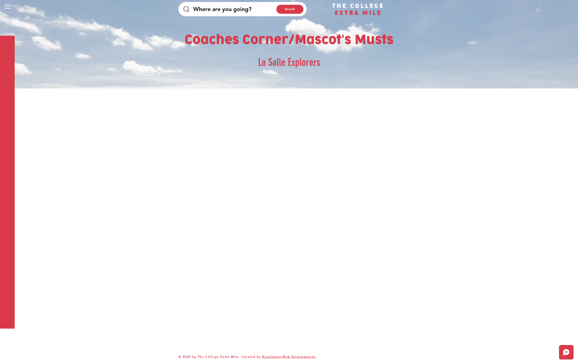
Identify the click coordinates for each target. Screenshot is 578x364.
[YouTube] (7, 348)
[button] (8, 7)
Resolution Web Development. (289, 357)
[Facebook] (7, 330)
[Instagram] (7, 357)
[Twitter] (7, 339)
